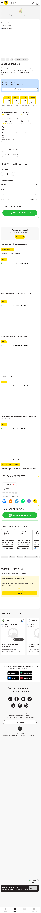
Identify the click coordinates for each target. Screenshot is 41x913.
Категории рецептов (29, 717)
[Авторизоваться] (37, 3)
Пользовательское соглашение (16, 715)
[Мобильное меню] (2, 3)
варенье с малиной (31, 557)
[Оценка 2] (6, 492)
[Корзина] (33, 3)
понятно (33, 888)
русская (4, 129)
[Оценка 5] (15, 492)
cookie (26, 889)
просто (12, 557)
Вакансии (28, 715)
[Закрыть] (38, 880)
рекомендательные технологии (12, 889)
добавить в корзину (22, 213)
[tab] (5, 910)
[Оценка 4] (12, 492)
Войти (20, 593)
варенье (19, 557)
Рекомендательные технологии (13, 717)
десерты (4, 557)
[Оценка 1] (3, 492)
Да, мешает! (20, 237)
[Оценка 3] (9, 492)
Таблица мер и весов (9, 154)
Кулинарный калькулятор (10, 149)
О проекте (10, 713)
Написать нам (20, 722)
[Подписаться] (22, 620)
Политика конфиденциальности (23, 713)
